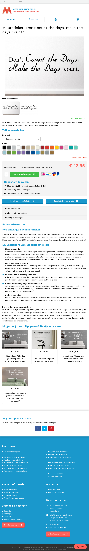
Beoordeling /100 (62, 547)
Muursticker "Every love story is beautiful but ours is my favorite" (73, 358)
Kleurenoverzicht (11, 492)
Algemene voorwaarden (33, 547)
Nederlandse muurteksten (60, 457)
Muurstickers (10, 452)
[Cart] (78, 19)
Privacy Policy (16, 547)
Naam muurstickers (13, 465)
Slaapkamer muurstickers (15, 468)
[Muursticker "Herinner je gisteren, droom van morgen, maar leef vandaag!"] (15, 376)
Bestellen (8, 511)
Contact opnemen (58, 534)
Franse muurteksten (57, 454)
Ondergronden (10, 495)
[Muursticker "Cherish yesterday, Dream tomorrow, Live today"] (15, 339)
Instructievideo (10, 490)
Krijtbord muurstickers (58, 465)
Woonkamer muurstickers (15, 471)
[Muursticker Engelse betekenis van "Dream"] (44, 339)
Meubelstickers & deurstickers (61, 463)
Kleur (4, 144)
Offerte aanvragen (12, 525)
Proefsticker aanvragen (65, 201)
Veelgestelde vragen (13, 519)
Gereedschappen (55, 474)
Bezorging (8, 514)
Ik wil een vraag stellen (21, 201)
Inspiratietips (54, 490)
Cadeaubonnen (55, 477)
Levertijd (7, 517)
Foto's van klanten (56, 492)
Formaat (6, 135)
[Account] (55, 19)
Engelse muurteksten (58, 452)
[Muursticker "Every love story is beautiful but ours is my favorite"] (74, 339)
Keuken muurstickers (13, 460)
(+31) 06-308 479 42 (57, 527)
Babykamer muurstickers (15, 457)
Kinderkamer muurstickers (16, 463)
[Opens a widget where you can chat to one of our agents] (80, 547)
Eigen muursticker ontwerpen (61, 468)
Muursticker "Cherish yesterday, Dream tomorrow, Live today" (15, 358)
